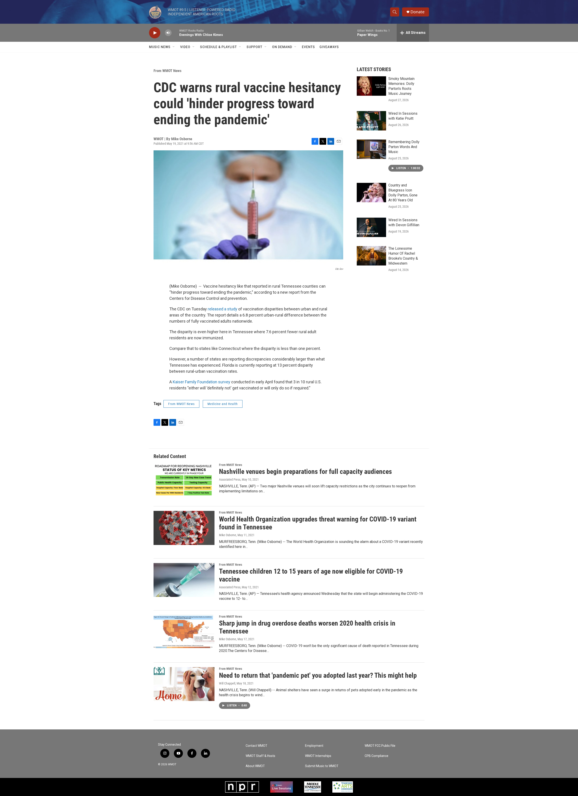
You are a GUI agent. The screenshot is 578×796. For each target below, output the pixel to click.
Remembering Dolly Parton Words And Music (404, 147)
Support (254, 47)
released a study (222, 309)
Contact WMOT (256, 745)
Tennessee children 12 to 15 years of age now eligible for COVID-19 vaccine (311, 575)
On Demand (282, 47)
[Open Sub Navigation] (174, 47)
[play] (154, 32)
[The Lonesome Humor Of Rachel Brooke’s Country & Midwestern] (371, 255)
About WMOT (255, 766)
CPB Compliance (376, 756)
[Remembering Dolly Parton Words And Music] (371, 149)
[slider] (175, 32)
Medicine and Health (222, 404)
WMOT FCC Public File (380, 745)
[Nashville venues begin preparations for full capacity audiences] (184, 480)
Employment (314, 745)
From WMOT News (168, 70)
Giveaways (329, 47)
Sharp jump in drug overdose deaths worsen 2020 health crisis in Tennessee (307, 627)
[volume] (168, 33)
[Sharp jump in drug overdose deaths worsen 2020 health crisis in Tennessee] (184, 632)
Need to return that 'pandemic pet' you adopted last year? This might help (318, 675)
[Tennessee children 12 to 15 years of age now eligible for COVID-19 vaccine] (184, 580)
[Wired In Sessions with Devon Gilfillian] (371, 227)
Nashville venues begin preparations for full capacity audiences (305, 471)
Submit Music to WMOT (321, 766)
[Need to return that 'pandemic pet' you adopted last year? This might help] (184, 684)
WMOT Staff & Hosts (260, 756)
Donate (417, 11)
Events (308, 47)
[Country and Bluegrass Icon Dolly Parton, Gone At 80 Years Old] (371, 192)
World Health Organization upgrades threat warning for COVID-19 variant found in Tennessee (317, 523)
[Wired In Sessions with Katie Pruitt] (371, 120)
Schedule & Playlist (218, 47)
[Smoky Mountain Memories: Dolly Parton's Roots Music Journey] (371, 86)
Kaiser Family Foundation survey (201, 381)
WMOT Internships (318, 756)
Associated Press (229, 479)
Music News (159, 47)
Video (185, 47)
